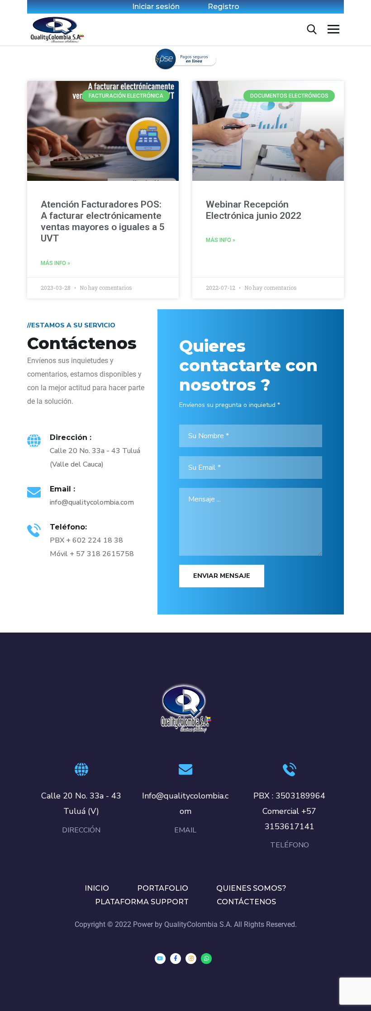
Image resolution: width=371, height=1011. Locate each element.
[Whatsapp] (206, 958)
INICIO (97, 888)
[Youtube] (160, 958)
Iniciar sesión (156, 6)
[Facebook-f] (175, 958)
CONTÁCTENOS (246, 902)
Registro (223, 6)
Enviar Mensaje (221, 576)
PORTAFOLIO (162, 888)
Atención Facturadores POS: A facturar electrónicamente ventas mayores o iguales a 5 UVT (103, 221)
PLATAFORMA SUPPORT (142, 902)
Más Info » (55, 263)
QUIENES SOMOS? (251, 888)
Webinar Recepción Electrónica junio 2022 (253, 210)
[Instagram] (191, 958)
